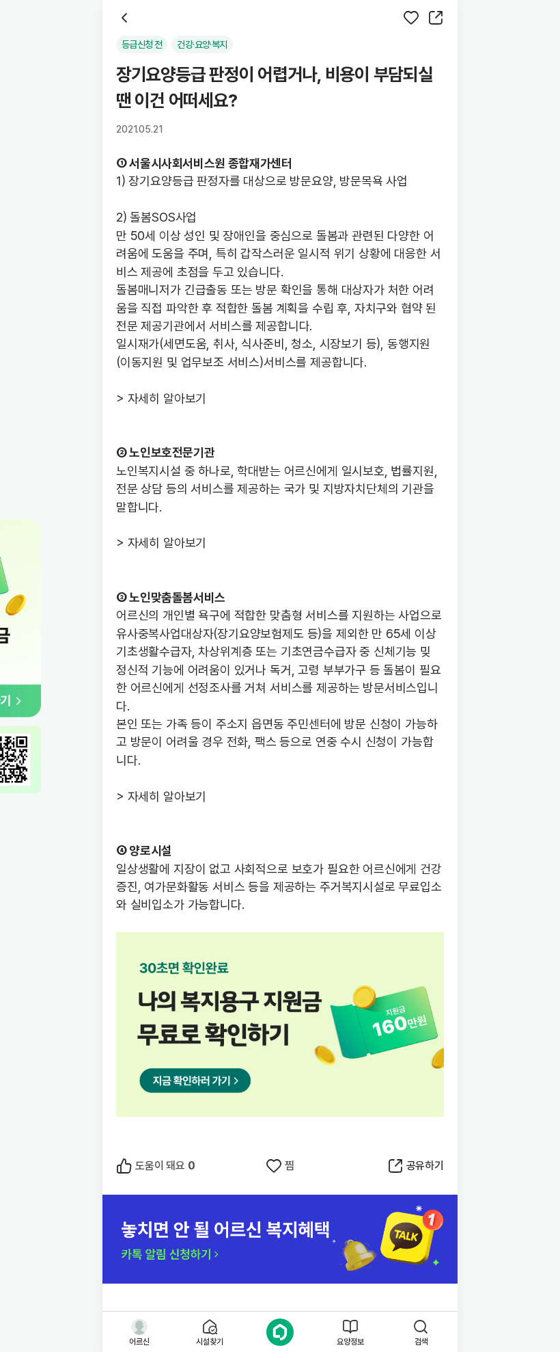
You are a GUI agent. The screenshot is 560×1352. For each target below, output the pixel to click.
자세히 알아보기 (167, 398)
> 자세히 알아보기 (161, 542)
